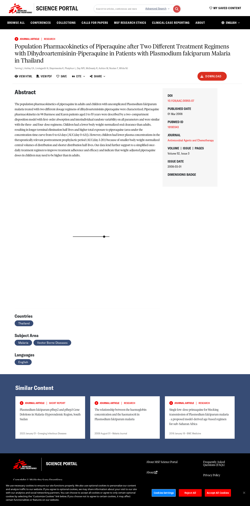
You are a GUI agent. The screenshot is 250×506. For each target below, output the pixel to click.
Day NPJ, (81, 68)
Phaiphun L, (71, 68)
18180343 (173, 127)
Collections (66, 23)
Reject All (190, 492)
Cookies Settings (164, 492)
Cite (78, 76)
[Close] (244, 493)
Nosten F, (114, 68)
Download (213, 76)
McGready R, (92, 68)
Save (64, 76)
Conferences (41, 23)
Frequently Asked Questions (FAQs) (214, 464)
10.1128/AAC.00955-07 (181, 101)
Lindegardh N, (42, 68)
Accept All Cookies (218, 492)
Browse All (16, 23)
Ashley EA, (29, 68)
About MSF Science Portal (162, 462)
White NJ (123, 68)
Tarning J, (19, 68)
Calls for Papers (95, 23)
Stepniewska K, (57, 68)
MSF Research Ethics (130, 23)
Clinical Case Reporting (171, 23)
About (200, 23)
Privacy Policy (211, 475)
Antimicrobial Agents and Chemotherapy (191, 140)
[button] (230, 22)
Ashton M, (104, 68)
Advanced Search (155, 8)
